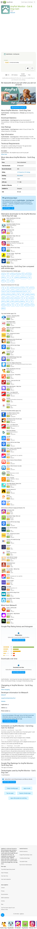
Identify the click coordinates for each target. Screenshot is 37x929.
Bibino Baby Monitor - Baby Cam (14, 386)
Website (3, 701)
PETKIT (8, 454)
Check (32, 305)
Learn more (10, 205)
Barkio (3, 298)
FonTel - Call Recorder (11, 607)
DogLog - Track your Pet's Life (13, 380)
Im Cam (8, 501)
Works (3, 277)
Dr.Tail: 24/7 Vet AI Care (12, 527)
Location (32, 298)
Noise (12, 298)
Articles (3, 901)
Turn (27, 301)
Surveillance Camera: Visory (13, 413)
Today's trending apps (12, 788)
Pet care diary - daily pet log (13, 569)
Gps (27, 298)
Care (29, 277)
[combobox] (27, 2)
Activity (3, 294)
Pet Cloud (9, 586)
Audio (12, 301)
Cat (29, 291)
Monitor (17, 277)
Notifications (23, 277)
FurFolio (8, 398)
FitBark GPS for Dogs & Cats (13, 592)
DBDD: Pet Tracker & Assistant (13, 327)
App (8, 287)
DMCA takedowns (5, 897)
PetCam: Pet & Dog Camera (13, 241)
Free (22, 298)
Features (9, 294)
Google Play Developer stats (26, 854)
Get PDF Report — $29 (8, 208)
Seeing (8, 471)
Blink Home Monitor (11, 430)
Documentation (4, 894)
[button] (18, 704)
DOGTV (8, 495)
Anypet (3, 274)
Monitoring (19, 291)
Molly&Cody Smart (11, 563)
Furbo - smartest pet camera (13, 333)
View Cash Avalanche (6, 879)
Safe (22, 305)
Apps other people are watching (18, 798)
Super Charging (4, 872)
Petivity (8, 404)
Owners (32, 294)
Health (12, 287)
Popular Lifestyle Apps (25, 793)
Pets (27, 287)
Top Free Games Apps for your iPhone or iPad (8, 908)
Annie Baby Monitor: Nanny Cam (14, 483)
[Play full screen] (32, 68)
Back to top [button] (33, 916)
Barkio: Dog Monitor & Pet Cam (13, 218)
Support (22, 301)
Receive (17, 298)
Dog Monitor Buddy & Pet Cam (13, 224)
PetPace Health (10, 580)
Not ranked (20, 175)
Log (31, 301)
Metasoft (13, 605)
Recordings (28, 274)
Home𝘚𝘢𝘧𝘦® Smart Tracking (13, 598)
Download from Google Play (19, 107)
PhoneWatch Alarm (11, 321)
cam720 (8, 436)
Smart (24, 291)
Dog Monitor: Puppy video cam (13, 236)
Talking (12, 274)
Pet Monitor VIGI (10, 230)
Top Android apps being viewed (8, 869)
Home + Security (10, 477)
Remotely (27, 305)
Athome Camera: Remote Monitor (14, 460)
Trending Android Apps (25, 858)
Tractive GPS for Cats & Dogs (13, 247)
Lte (8, 277)
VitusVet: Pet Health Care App (13, 539)
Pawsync (9, 545)
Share (23, 274)
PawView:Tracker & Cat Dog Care (14, 259)
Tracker (22, 287)
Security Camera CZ (11, 489)
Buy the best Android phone (26, 864)
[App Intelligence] (2, 915)
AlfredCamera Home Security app (14, 339)
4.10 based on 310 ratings (23, 172)
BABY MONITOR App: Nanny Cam (14, 357)
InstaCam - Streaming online (13, 315)
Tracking (13, 291)
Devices (32, 287)
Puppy (27, 294)
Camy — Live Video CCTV (12, 392)
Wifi (8, 274)
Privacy (2, 891)
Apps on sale (27, 788)
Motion (3, 308)
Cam (18, 294)
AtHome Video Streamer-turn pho (14, 466)
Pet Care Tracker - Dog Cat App (14, 253)
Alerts (13, 294)
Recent (17, 301)
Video (12, 280)
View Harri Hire (4, 876)
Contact (3, 887)
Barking (3, 305)
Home (3, 291)
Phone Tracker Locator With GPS (14, 448)
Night (8, 301)
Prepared (18, 274)
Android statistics (24, 851)
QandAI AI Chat (10, 619)
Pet (12, 277)
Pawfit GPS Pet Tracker (12, 557)
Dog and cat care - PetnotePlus (13, 374)
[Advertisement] (18, 33)
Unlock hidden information (18, 640)
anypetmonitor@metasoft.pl (8, 698)
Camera (17, 287)
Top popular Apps (23, 861)
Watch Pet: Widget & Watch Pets (14, 363)
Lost (17, 305)
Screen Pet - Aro (10, 351)
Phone (3, 280)
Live (8, 280)
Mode (8, 305)
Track (8, 291)
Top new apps (9, 793)
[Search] (34, 2)
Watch (7, 298)
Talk (23, 294)
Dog (3, 287)
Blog (2, 904)
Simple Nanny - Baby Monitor (13, 613)
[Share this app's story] (28, 68)
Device (3, 301)
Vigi (13, 305)
